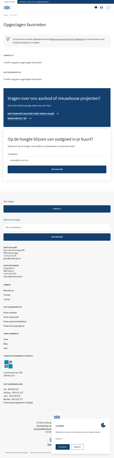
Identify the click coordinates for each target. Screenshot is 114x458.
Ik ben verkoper (10, 312)
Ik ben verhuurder (11, 317)
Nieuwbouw (8, 290)
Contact (57, 208)
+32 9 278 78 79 (9, 273)
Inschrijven (57, 169)
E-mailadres (13, 154)
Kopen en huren (9, 2)
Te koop (6, 295)
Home (5, 15)
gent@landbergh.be (12, 258)
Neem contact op (17, 118)
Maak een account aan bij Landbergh (67, 39)
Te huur (6, 299)
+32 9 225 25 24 (9, 255)
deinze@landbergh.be (13, 276)
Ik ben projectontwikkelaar (15, 321)
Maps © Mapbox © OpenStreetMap (16, 453)
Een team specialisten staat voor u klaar (31, 113)
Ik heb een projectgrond (13, 326)
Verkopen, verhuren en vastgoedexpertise (34, 2)
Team (5, 339)
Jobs (5, 348)
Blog (5, 343)
